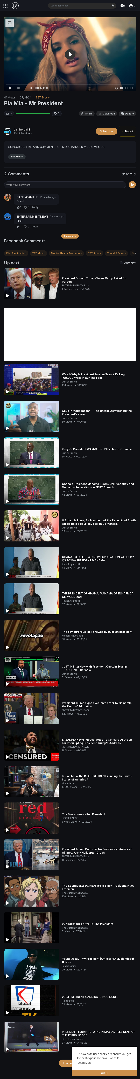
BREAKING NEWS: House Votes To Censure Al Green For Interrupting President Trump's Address (97, 741)
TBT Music (43, 97)
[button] (132, 5)
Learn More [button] (85, 1062)
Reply (35, 207)
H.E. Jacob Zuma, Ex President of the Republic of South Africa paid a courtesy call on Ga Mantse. (99, 522)
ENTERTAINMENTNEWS (32, 216)
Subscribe (106, 131)
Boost (127, 131)
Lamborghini (22, 129)
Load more (70, 1063)
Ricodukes (68, 1000)
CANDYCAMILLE (27, 197)
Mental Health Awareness (66, 253)
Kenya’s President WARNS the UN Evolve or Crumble (97, 449)
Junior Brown (69, 381)
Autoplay (130, 263)
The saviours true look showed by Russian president (97, 631)
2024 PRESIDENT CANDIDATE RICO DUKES (90, 997)
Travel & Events (116, 253)
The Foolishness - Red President (83, 814)
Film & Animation (16, 253)
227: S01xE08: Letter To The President (87, 924)
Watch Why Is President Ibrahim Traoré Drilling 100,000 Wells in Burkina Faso (93, 376)
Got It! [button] (104, 1073)
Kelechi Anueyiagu (72, 635)
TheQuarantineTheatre (75, 892)
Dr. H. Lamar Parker (72, 1039)
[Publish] (132, 184)
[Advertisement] (70, 334)
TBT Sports (94, 253)
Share (89, 113)
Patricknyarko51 (71, 564)
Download (109, 113)
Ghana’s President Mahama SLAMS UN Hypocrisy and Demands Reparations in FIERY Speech (98, 485)
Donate (129, 113)
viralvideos (68, 783)
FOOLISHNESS (70, 818)
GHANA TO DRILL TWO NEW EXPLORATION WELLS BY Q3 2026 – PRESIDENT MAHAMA (98, 558)
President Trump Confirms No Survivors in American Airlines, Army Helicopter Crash (97, 850)
